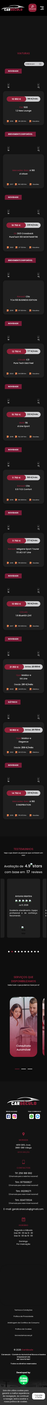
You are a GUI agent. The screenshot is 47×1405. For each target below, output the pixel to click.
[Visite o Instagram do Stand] (14, 1116)
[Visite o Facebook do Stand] (8, 1116)
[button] (8, 950)
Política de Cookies (23, 1329)
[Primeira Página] (23, 1102)
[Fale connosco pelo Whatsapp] (31, 1116)
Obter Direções (23, 1152)
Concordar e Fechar (38, 1396)
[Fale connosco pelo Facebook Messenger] (38, 1116)
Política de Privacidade (23, 1316)
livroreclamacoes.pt (23, 1335)
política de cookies (18, 1401)
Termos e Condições (23, 1310)
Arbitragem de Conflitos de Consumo (23, 1323)
